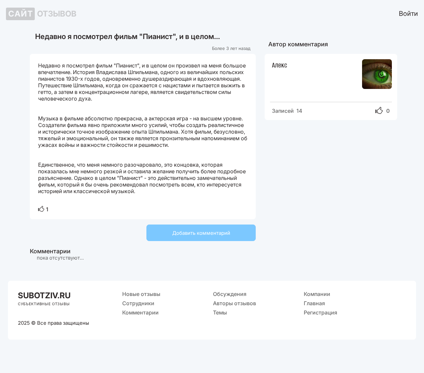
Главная (314, 303)
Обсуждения (229, 294)
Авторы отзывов (234, 303)
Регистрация (320, 312)
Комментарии (140, 312)
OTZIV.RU (44, 295)
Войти (408, 14)
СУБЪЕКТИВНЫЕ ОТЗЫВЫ (44, 304)
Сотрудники (138, 303)
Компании (317, 294)
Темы (220, 312)
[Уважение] (41, 209)
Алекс (279, 64)
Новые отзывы (141, 294)
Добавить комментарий (201, 233)
